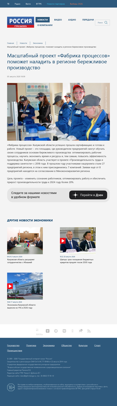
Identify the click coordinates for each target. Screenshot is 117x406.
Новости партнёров (56, 3)
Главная (10, 43)
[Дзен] (47, 331)
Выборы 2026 (76, 3)
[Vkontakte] (64, 331)
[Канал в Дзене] (58, 194)
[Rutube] (80, 331)
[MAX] (39, 331)
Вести (28, 3)
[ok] (72, 331)
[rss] (89, 331)
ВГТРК (39, 3)
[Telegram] (56, 331)
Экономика (38, 43)
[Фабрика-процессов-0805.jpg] (58, 112)
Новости (23, 43)
